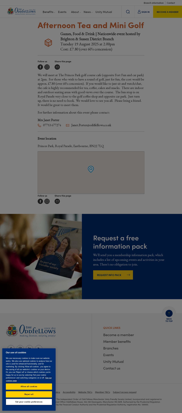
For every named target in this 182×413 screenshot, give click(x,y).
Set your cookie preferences (29, 402)
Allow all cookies (29, 386)
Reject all (29, 394)
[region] (29, 379)
